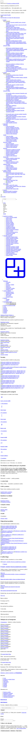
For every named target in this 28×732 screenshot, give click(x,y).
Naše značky (6, 681)
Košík (4, 213)
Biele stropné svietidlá (10, 42)
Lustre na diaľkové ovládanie (12, 66)
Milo (19, 174)
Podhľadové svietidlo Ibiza (6, 532)
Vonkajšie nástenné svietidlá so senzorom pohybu (16, 97)
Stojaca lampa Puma (5, 342)
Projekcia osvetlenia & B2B (13, 3)
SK (1, 16)
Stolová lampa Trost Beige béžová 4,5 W (9, 378)
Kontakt (5, 15)
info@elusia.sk (4, 702)
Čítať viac (3, 573)
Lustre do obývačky (22, 24)
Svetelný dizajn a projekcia (6, 492)
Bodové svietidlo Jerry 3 (6, 535)
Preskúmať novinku (5, 322)
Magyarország (16, 17)
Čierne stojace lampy (10, 33)
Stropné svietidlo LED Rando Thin (8, 528)
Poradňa (9, 15)
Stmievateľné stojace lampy (18, 34)
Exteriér (5, 72)
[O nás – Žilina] (6, 654)
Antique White (16, 186)
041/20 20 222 (4, 699)
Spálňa (4, 135)
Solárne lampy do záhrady (19, 81)
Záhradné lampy (9, 101)
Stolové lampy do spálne (11, 28)
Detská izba (5, 157)
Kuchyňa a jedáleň (7, 142)
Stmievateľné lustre (10, 26)
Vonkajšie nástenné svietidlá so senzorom (15, 87)
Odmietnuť (13, 730)
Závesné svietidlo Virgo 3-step (7, 383)
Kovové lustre (15, 24)
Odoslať (2, 710)
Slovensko (4, 17)
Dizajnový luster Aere (5, 347)
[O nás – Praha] (6, 662)
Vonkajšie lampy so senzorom (12, 99)
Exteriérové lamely (7, 179)
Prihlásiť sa (11, 315)
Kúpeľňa (5, 148)
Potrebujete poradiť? (7, 301)
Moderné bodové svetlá (11, 38)
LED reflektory (9, 106)
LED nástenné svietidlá (11, 50)
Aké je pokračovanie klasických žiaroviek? (9, 590)
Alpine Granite (9, 186)
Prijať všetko (18, 730)
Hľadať (7, 315)
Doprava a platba (7, 692)
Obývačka (5, 125)
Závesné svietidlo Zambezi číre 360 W (9, 352)
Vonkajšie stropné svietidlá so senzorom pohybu (16, 98)
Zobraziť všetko (9, 234)
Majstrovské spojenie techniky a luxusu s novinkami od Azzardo (13, 579)
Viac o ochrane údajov (21, 728)
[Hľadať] (16, 199)
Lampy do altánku (17, 101)
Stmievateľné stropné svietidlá (12, 43)
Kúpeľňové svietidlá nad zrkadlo (13, 56)
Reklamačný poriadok (8, 693)
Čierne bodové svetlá (19, 37)
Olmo (21, 174)
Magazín (5, 564)
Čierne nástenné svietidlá (11, 49)
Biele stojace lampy (19, 33)
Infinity (12, 174)
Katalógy (5, 683)
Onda (24, 174)
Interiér (4, 20)
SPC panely (5, 183)
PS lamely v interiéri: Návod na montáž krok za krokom (13, 566)
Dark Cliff (11, 187)
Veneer (10, 177)
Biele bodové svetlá (10, 37)
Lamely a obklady (7, 170)
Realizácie (5, 680)
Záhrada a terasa (6, 164)
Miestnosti (5, 124)
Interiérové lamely (7, 171)
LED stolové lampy (14, 29)
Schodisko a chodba (7, 160)
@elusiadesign (4, 622)
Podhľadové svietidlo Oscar (7, 553)
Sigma (25, 68)
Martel (16, 174)
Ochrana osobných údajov (9, 695)
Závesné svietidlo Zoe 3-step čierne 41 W (9, 364)
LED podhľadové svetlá (11, 60)
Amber (7, 174)
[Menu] (1, 195)
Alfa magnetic (21, 68)
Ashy (20, 186)
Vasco (7, 175)
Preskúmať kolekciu (5, 331)
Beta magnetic (9, 68)
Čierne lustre (8, 24)
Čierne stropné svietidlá (21, 42)
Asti (10, 174)
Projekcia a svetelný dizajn (9, 679)
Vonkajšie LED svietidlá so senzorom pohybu (16, 95)
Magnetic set (15, 68)
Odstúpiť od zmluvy (7, 694)
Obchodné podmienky (8, 697)
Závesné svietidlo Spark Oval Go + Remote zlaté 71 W (12, 373)
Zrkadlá (12, 191)
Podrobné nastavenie (5, 730)
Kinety (12, 192)
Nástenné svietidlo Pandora (6, 368)
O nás (2, 15)
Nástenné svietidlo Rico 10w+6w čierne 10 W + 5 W (12, 387)
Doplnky (5, 190)
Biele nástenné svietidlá (22, 49)
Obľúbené (3, 315)
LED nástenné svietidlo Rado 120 (8, 549)
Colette (7, 177)
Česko (9, 17)
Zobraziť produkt (4, 344)
